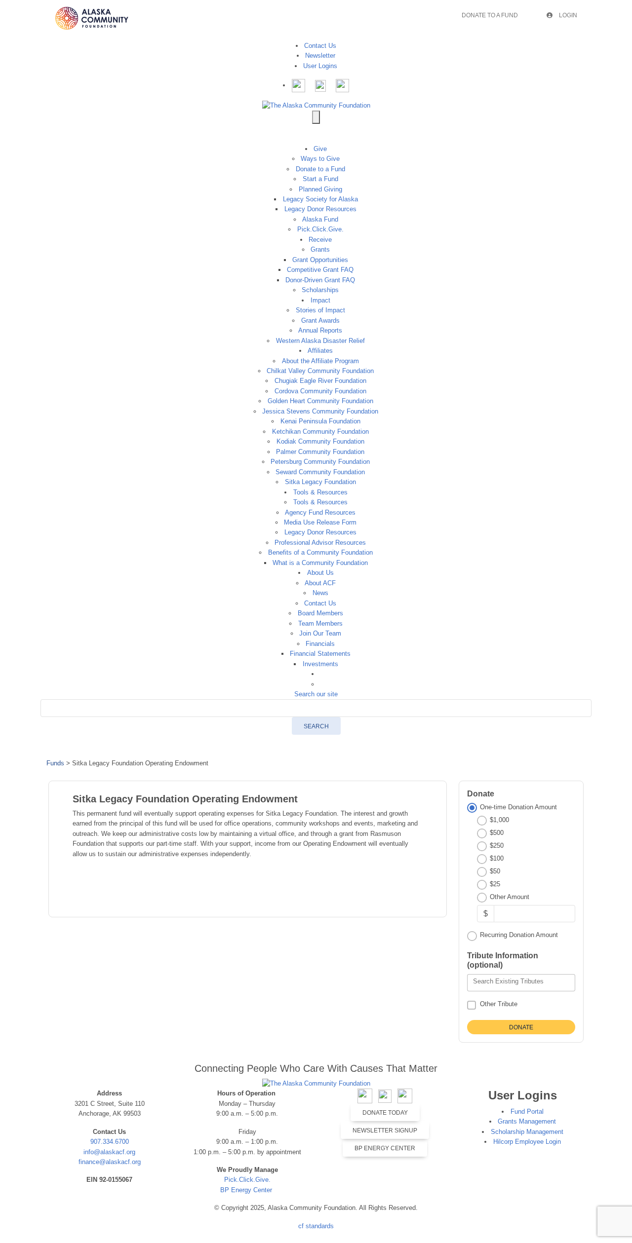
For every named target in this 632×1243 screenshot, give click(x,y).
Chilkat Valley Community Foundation (320, 371)
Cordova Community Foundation (320, 391)
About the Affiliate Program (320, 361)
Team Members (320, 623)
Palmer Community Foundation (320, 451)
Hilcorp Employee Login (527, 1141)
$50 (495, 871)
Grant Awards (320, 320)
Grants (320, 249)
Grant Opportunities (320, 260)
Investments (320, 664)
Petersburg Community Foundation (320, 461)
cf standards (316, 1226)
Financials (320, 643)
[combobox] (521, 983)
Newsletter (320, 55)
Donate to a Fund (320, 169)
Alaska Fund (320, 219)
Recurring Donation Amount (519, 935)
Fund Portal (527, 1111)
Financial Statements (320, 653)
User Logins (320, 66)
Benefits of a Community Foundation (320, 552)
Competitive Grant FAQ (320, 269)
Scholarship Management (527, 1131)
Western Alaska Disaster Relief (320, 340)
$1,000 (499, 820)
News (320, 593)
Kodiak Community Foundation (320, 441)
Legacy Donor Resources (320, 209)
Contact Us (320, 45)
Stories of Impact (320, 310)
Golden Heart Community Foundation (320, 401)
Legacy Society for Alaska (320, 199)
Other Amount (509, 897)
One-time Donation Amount (518, 807)
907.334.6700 (109, 1141)
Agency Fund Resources (320, 512)
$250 (497, 845)
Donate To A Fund (490, 15)
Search (316, 726)
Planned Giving (320, 189)
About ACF (320, 583)
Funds (55, 763)
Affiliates (320, 350)
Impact (320, 300)
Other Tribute (498, 1004)
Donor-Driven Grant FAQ (320, 280)
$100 (497, 858)
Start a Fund (320, 179)
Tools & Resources (320, 492)
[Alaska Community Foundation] (316, 105)
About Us (320, 572)
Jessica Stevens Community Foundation (320, 411)
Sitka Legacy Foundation (320, 482)
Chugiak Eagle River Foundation (320, 380)
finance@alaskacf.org (110, 1162)
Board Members (320, 613)
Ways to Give (320, 158)
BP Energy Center (247, 1190)
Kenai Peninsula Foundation (320, 421)
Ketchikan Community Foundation (320, 431)
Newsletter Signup (385, 1130)
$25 (495, 884)
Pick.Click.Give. (320, 229)
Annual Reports (320, 330)
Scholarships (320, 290)
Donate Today (385, 1112)
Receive (320, 239)
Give (320, 148)
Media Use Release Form (320, 522)
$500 (497, 832)
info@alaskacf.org (109, 1152)
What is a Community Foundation (320, 562)
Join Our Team (320, 633)
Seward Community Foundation (320, 472)
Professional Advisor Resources (320, 542)
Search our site (316, 694)
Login (567, 15)
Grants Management (527, 1121)
